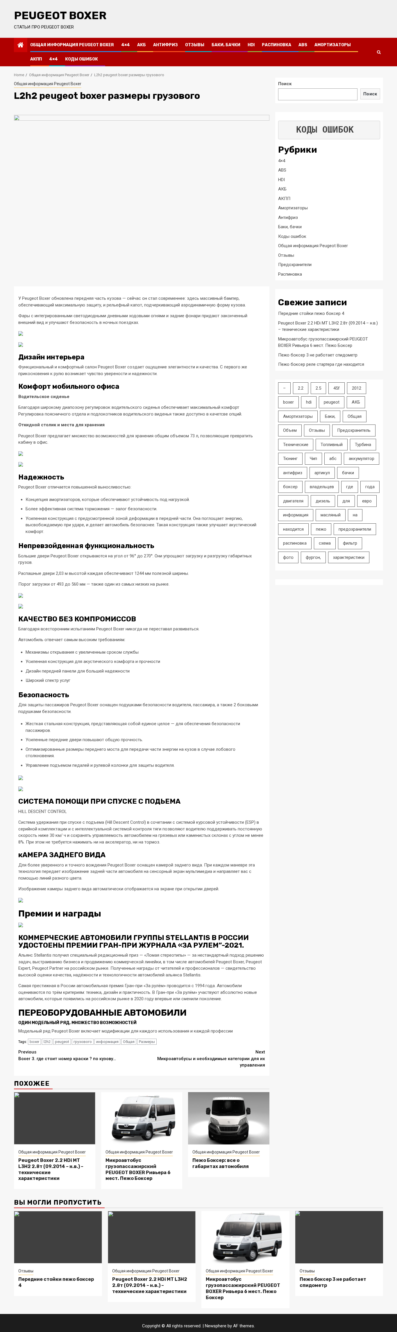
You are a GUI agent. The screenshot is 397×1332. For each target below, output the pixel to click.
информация (107, 1041)
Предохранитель (354, 430)
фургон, (313, 557)
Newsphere (215, 1326)
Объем (290, 430)
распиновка (295, 543)
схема (325, 543)
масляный (331, 515)
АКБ (141, 44)
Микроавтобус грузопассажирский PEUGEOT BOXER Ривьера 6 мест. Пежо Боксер (138, 1169)
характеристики (348, 557)
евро (367, 501)
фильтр (350, 543)
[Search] (378, 52)
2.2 (300, 388)
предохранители (355, 529)
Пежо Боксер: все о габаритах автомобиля (220, 1163)
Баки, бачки (226, 44)
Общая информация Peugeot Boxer (72, 44)
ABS (302, 44)
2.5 (318, 388)
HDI (251, 44)
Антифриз (165, 44)
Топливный (332, 444)
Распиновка (276, 44)
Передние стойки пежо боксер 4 (311, 313)
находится (293, 529)
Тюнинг (290, 458)
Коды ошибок (81, 59)
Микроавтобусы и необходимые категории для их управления (211, 1058)
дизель (323, 501)
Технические (295, 444)
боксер (290, 486)
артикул (322, 472)
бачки (348, 472)
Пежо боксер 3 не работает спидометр (317, 355)
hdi (309, 402)
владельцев (322, 486)
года (370, 486)
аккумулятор (361, 458)
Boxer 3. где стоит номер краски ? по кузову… (67, 1055)
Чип (313, 458)
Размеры (147, 1041)
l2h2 (47, 1041)
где (349, 486)
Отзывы (194, 44)
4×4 (125, 44)
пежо (321, 529)
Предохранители (295, 264)
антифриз (292, 472)
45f (336, 388)
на (355, 515)
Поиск (285, 83)
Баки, (330, 416)
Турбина (363, 444)
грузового (83, 1041)
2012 (356, 388)
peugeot (62, 1041)
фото (288, 557)
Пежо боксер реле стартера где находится (321, 364)
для (346, 501)
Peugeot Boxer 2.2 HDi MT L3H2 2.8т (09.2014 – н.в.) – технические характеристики (149, 1285)
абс (333, 458)
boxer (34, 1041)
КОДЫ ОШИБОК (325, 130)
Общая (129, 1041)
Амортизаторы (332, 44)
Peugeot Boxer (60, 15)
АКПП (36, 59)
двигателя (293, 501)
